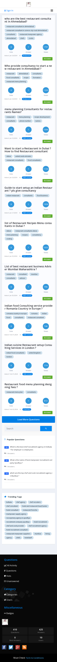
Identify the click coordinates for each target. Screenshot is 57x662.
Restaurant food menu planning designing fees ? (28, 386)
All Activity (11, 565)
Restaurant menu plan (14, 392)
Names (37, 121)
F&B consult (27, 138)
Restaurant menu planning (16, 81)
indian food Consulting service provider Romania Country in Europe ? (28, 307)
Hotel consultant (12, 510)
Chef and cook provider (15, 526)
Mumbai (34, 274)
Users (9, 599)
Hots (8, 576)
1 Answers (10, 453)
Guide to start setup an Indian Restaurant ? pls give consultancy (28, 189)
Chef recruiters (35, 502)
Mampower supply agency (16, 514)
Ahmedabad (11, 38)
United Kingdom (35, 353)
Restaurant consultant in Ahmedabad (20, 26)
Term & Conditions (35, 657)
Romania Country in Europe (16, 313)
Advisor (22, 278)
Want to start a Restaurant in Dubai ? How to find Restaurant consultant (28, 150)
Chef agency (20, 502)
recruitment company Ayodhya (17, 522)
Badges (10, 613)
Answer (47, 58)
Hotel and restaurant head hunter (34, 506)
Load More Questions (28, 419)
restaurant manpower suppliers (18, 534)
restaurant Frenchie (30, 510)
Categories (11, 594)
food (8, 317)
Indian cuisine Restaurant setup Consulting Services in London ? (28, 346)
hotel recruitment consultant (17, 530)
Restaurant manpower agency (31, 34)
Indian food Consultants (15, 353)
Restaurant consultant (36, 317)
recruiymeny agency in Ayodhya (18, 518)
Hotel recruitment (40, 522)
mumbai (38, 534)
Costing (9, 239)
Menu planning (24, 117)
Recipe (26, 77)
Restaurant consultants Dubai (26, 231)
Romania (34, 313)
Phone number (25, 121)
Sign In (9, 10)
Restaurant (26, 55)
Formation (37, 77)
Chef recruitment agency (37, 526)
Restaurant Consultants (14, 160)
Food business (42, 195)
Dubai (8, 156)
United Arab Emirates (23, 156)
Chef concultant (12, 506)
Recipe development (42, 117)
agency (9, 538)
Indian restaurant (12, 195)
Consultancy (36, 235)
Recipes (25, 235)
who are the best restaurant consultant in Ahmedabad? (28, 20)
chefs (22, 38)
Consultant (23, 274)
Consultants (10, 34)
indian (44, 313)
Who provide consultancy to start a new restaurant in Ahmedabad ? (28, 67)
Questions (11, 570)
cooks (31, 38)
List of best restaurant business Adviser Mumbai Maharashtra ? (28, 268)
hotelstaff (28, 538)
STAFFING (26, 409)
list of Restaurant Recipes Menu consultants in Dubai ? (28, 224)
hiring (47, 534)
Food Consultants (12, 77)
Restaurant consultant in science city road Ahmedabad (26, 30)
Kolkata (9, 502)
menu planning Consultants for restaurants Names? (28, 110)
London (9, 357)
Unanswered (12, 581)
